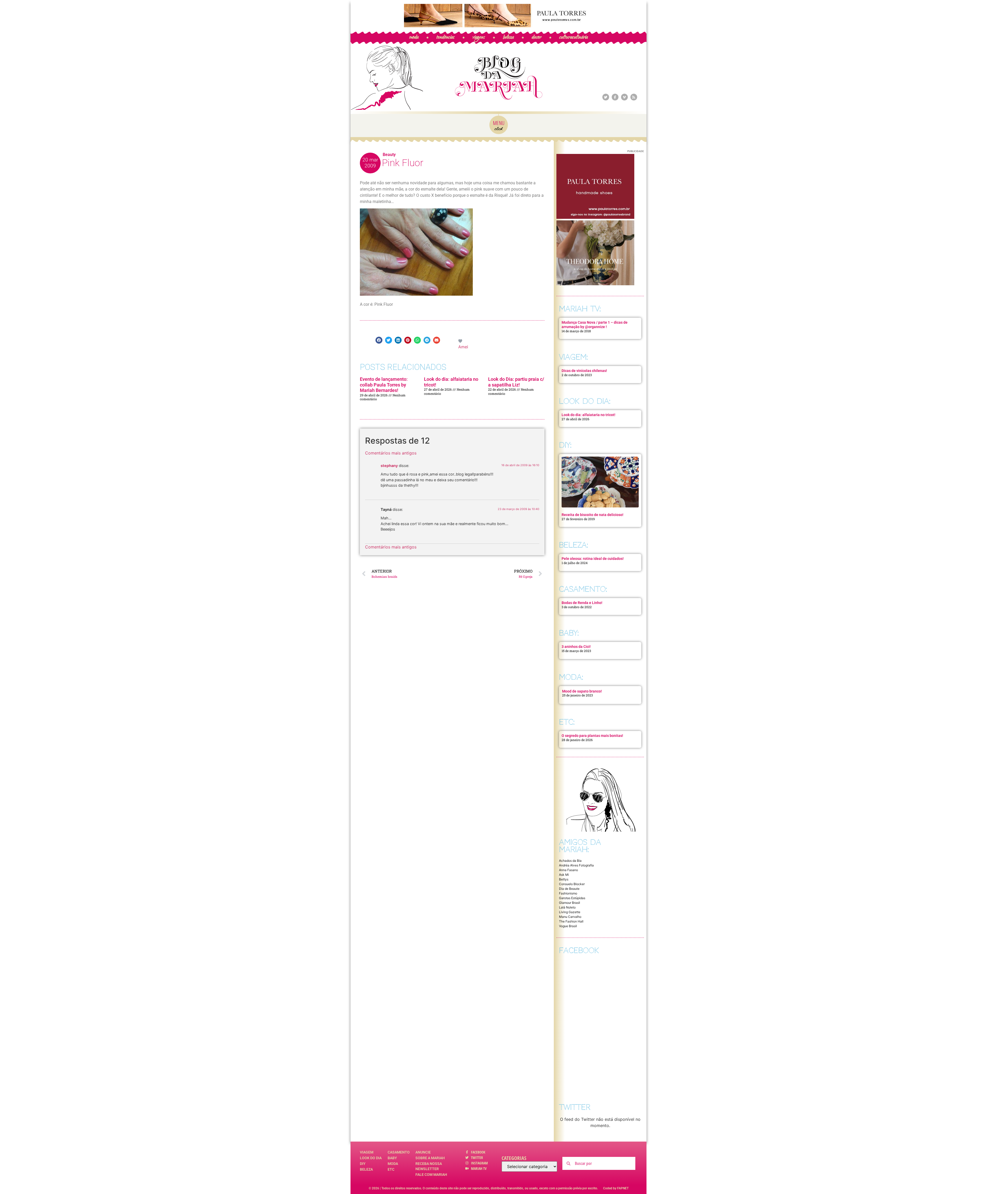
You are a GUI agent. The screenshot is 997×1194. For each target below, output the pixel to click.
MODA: (571, 677)
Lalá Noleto (567, 907)
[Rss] (633, 97)
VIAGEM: (573, 357)
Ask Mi (564, 875)
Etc (391, 1169)
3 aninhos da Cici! (576, 647)
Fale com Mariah (431, 1174)
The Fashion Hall (571, 921)
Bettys (563, 879)
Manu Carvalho (570, 917)
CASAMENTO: (583, 589)
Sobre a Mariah (430, 1158)
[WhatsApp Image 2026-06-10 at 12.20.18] (595, 283)
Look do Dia (371, 1158)
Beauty (389, 154)
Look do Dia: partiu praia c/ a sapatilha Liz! (516, 382)
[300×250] (595, 217)
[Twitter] (605, 97)
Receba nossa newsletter (428, 1166)
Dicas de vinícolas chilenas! (584, 371)
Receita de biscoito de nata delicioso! (592, 515)
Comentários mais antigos (390, 453)
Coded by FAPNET (616, 1188)
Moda (393, 1164)
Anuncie (423, 1152)
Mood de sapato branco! (582, 691)
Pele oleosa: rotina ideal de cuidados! (593, 559)
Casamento (399, 1152)
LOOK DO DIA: (584, 401)
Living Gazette (569, 912)
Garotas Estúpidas (572, 898)
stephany (389, 465)
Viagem (366, 1152)
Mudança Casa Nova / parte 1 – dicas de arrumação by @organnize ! (595, 324)
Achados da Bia (570, 861)
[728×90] (498, 25)
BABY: (569, 633)
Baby (392, 1158)
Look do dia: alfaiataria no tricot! (588, 415)
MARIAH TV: (580, 308)
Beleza (366, 1169)
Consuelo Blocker (572, 884)
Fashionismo (568, 893)
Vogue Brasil (568, 926)
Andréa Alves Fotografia (576, 865)
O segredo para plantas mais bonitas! (592, 736)
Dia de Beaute (569, 889)
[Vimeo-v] (624, 97)
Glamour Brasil (569, 903)
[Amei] (460, 340)
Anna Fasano (568, 870)
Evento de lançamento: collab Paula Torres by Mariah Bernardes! (384, 384)
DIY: (565, 445)
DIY (363, 1164)
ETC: (567, 722)
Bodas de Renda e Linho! (582, 603)
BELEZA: (573, 545)
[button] (378, 340)
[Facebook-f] (615, 97)
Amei (463, 346)
